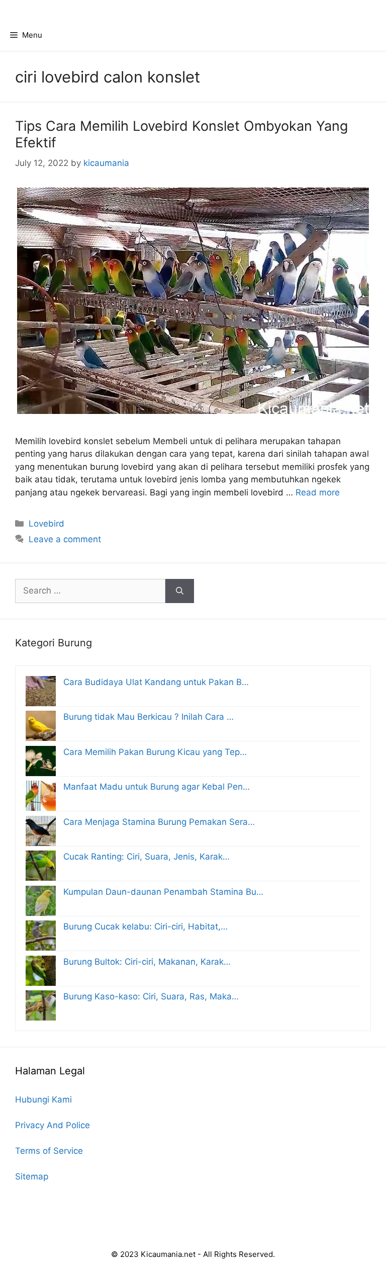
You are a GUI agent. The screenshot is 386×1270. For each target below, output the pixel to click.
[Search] (179, 591)
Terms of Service (49, 1151)
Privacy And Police (52, 1125)
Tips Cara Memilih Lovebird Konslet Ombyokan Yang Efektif (181, 134)
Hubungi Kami (43, 1099)
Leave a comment (65, 539)
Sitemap (31, 1176)
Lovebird (46, 524)
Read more (318, 492)
